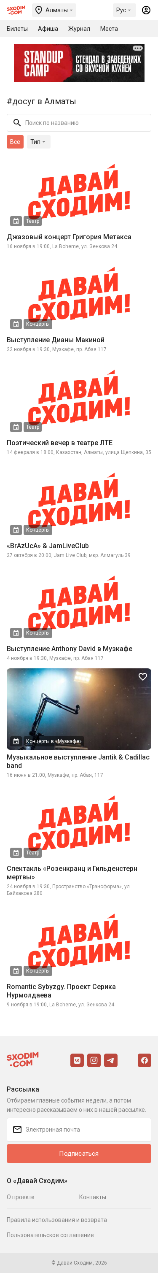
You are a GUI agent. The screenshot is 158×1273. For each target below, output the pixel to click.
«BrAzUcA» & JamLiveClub (48, 546)
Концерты (38, 324)
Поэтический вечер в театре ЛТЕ (59, 443)
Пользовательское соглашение (50, 1235)
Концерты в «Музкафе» (54, 741)
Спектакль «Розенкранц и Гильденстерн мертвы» (72, 873)
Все (15, 141)
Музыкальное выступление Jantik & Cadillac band (78, 761)
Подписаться (79, 1153)
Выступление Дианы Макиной (55, 340)
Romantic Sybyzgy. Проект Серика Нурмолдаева (61, 991)
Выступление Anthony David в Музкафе (69, 649)
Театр (32, 221)
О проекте (21, 1197)
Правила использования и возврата (57, 1219)
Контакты (92, 1197)
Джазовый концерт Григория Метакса (69, 237)
